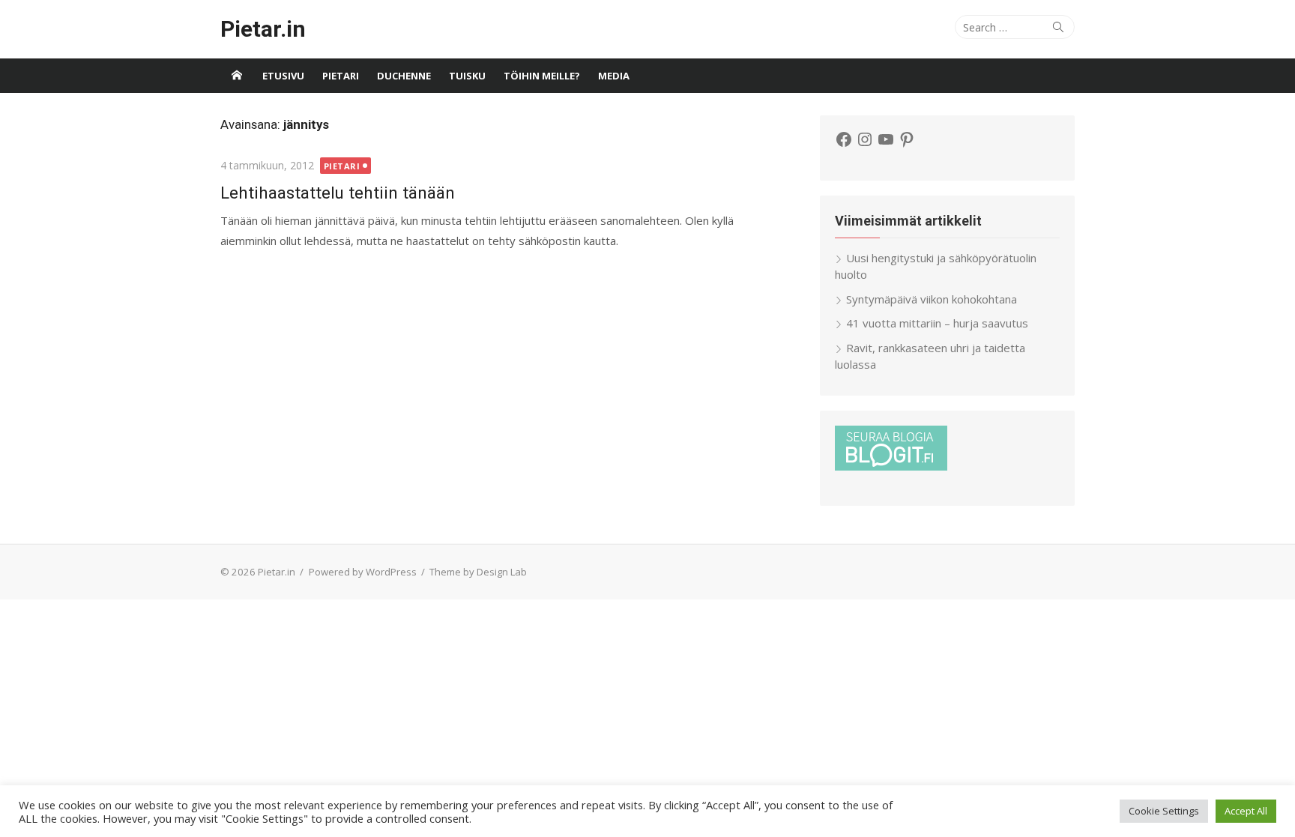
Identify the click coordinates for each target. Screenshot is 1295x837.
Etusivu (283, 75)
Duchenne (404, 75)
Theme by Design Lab (478, 571)
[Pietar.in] (236, 75)
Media (614, 75)
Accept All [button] (1246, 811)
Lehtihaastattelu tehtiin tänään (337, 192)
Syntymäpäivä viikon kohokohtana (931, 298)
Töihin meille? (542, 75)
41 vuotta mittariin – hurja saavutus (937, 322)
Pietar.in (263, 29)
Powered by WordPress (363, 571)
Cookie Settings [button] (1164, 811)
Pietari (340, 75)
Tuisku (467, 75)
